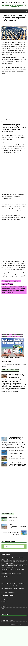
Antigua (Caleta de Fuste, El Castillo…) (9, 586)
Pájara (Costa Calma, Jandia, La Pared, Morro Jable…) (13, 583)
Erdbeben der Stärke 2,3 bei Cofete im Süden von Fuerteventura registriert (16, 439)
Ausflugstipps (4, 599)
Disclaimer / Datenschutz (7, 620)
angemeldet (9, 364)
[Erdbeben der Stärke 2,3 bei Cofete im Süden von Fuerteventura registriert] (4, 440)
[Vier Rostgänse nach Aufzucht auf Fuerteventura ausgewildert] (4, 459)
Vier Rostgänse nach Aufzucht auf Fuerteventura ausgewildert (17, 457)
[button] (26, 11)
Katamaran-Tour (5, 611)
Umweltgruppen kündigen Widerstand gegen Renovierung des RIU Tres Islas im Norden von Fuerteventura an (17, 465)
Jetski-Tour (3, 601)
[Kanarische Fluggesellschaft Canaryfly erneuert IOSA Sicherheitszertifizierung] (4, 453)
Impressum (4, 618)
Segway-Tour (4, 606)
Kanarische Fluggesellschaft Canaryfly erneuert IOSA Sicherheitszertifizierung (16, 452)
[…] (19, 391)
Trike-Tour (3, 608)
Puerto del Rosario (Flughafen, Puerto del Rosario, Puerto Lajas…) (12, 589)
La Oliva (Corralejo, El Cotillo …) (8, 592)
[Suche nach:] (14, 546)
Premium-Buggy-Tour (6, 604)
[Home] (4, 520)
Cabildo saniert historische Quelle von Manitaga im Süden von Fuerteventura (17, 376)
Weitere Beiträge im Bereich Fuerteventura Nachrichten (10, 370)
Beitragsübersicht (6, 514)
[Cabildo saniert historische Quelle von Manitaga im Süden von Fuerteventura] (4, 377)
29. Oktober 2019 (5, 23)
